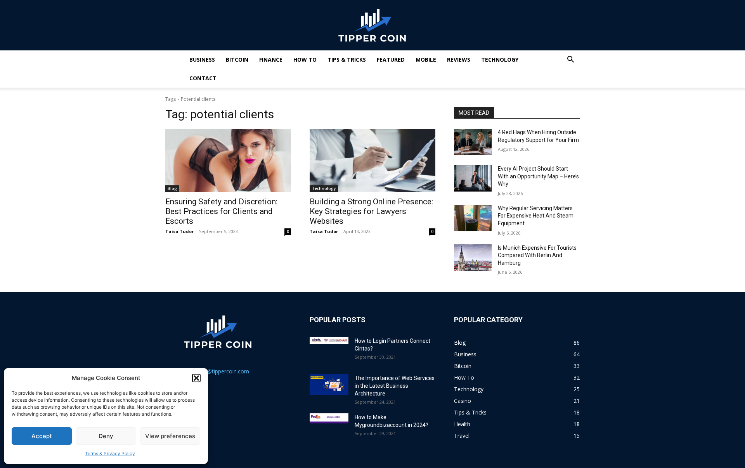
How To (305, 59)
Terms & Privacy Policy (110, 453)
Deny (106, 436)
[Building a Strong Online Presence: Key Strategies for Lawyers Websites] (372, 160)
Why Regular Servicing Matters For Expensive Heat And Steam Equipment (535, 215)
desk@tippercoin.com (222, 371)
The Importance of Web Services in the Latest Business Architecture (395, 386)
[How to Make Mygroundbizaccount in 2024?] (329, 418)
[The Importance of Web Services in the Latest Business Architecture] (329, 384)
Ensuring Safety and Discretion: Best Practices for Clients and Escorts (221, 211)
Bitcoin (237, 59)
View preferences (170, 436)
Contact (203, 78)
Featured (391, 59)
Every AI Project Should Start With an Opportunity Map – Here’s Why (538, 176)
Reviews (458, 59)
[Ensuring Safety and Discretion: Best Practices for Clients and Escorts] (228, 160)
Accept (41, 436)
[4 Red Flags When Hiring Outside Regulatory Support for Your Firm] (473, 142)
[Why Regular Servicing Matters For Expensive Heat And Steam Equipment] (473, 218)
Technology (499, 59)
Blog (172, 188)
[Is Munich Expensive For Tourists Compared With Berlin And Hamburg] (473, 257)
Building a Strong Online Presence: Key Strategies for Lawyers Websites (371, 211)
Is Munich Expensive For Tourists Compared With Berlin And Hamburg (537, 255)
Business (202, 59)
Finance (270, 59)
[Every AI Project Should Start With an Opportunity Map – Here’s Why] (473, 178)
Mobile (426, 59)
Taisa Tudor (179, 231)
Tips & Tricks (346, 59)
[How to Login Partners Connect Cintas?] (329, 340)
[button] (196, 378)
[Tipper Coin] (372, 25)
